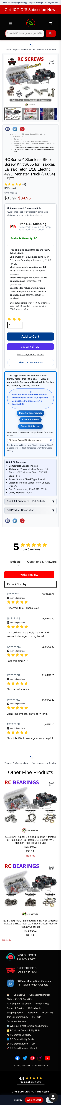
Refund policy (35, 1008)
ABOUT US (47, 1012)
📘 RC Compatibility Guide (20, 1039)
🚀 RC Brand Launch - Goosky (23, 1048)
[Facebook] (17, 1058)
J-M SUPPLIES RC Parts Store (34, 1065)
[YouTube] (47, 1058)
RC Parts (36, 1017)
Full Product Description (20, 510)
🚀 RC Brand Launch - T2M (21, 1043)
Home (11, 134)
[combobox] (24, 33)
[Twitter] (25, 1058)
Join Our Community (17, 1017)
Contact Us (19, 994)
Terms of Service (15, 1008)
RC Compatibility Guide (19, 1003)
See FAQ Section (26, 958)
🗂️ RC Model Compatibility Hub (23, 1030)
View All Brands (30, 419)
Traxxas (16, 139)
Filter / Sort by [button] (17, 584)
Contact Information (39, 994)
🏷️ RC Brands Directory (19, 1034)
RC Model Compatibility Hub (32, 134)
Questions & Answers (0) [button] (42, 564)
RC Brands (16, 136)
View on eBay (22, 309)
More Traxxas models (30, 413)
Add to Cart (34, 1099)
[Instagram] (40, 1058)
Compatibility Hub (30, 426)
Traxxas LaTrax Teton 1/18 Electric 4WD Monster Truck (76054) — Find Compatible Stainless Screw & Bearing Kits (32, 143)
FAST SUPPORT (26, 955)
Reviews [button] (14, 564)
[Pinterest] (32, 1058)
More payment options (30, 354)
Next (52, 113)
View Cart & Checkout (30, 362)
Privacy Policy (42, 1003)
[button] (15, 184)
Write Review (29, 574)
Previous (8, 113)
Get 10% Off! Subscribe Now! (30, 9)
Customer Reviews (16, 1021)
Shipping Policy (15, 1012)
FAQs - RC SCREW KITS (19, 999)
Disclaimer (32, 1012)
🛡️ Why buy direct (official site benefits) (27, 1026)
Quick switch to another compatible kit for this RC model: (30, 433)
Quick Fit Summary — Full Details (26, 501)
